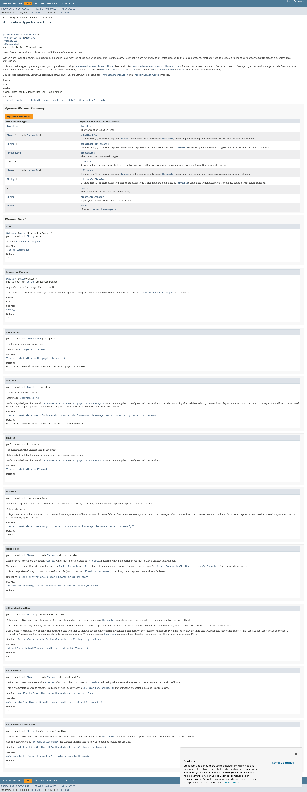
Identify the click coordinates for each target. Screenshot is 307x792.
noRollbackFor (89, 135)
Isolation (12, 126)
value (16, 34)
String (10, 144)
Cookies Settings (283, 762)
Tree (41, 3)
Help (71, 3)
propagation (88, 152)
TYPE (25, 34)
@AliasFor (12, 233)
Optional (35, 13)
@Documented (11, 44)
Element (64, 13)
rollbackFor (88, 170)
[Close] (296, 753)
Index (64, 3)
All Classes (68, 9)
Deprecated (52, 3)
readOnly (86, 161)
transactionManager (92, 197)
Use (36, 3)
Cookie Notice (232, 782)
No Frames (50, 9)
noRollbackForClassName (95, 144)
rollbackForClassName (93, 179)
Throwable (33, 135)
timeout (85, 188)
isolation (86, 126)
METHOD (32, 34)
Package (17, 3)
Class (10, 135)
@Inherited (10, 41)
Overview (6, 3)
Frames (39, 9)
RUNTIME (30, 37)
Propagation (14, 152)
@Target (7, 34)
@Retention (10, 37)
